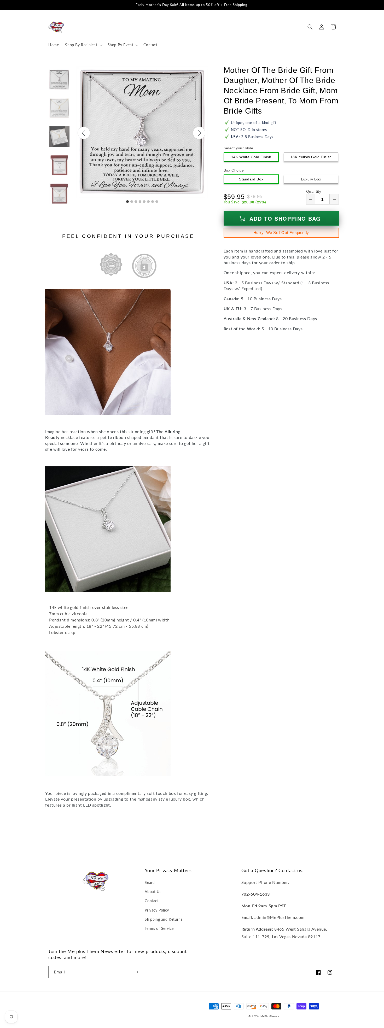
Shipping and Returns (163, 919)
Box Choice (234, 170)
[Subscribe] (136, 972)
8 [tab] (157, 201)
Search (151, 882)
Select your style (238, 148)
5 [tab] (144, 201)
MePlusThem (268, 1016)
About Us (153, 891)
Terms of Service (159, 928)
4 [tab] (140, 201)
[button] (83, 44)
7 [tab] (152, 201)
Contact (152, 900)
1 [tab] (127, 201)
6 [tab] (148, 201)
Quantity (313, 191)
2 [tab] (132, 201)
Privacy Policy (157, 910)
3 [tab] (136, 201)
